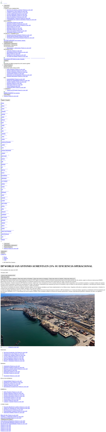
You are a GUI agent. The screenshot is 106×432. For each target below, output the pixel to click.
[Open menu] (1, 241)
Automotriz (12, 366)
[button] (8, 275)
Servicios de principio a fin (15, 352)
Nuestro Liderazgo (13, 393)
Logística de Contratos (14, 355)
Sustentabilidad (13, 381)
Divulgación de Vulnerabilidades (14, 423)
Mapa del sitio (9, 415)
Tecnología (12, 375)
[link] (54, 40)
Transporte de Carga (14, 353)
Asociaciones (12, 398)
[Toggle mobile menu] (1, 241)
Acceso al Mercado (14, 356)
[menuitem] (3, 100)
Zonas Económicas (14, 358)
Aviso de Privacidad (11, 418)
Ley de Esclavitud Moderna (13, 422)
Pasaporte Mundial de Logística (17, 407)
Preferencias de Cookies (6, 419)
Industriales (12, 371)
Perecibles (11, 373)
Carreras (11, 400)
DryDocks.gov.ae (13, 409)
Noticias (11, 96)
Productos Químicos (14, 367)
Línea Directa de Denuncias (13, 421)
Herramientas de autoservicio (16, 386)
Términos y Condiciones (12, 416)
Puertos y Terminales (14, 360)
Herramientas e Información (10, 43)
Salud (10, 370)
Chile (5, 259)
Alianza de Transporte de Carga (17, 408)
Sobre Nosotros (13, 392)
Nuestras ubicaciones (14, 396)
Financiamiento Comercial (15, 411)
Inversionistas (12, 397)
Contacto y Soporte (14, 401)
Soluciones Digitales (14, 412)
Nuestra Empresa (8, 65)
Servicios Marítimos (14, 359)
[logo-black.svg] (4, 2)
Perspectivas (12, 383)
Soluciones (6, 5)
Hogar (5, 257)
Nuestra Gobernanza (14, 394)
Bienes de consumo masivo (16, 368)
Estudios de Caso (13, 382)
